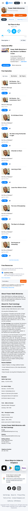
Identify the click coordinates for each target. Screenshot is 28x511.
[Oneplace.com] (9, 3)
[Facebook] (9, 488)
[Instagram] (19, 488)
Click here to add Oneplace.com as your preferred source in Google (15, 480)
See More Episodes (14, 260)
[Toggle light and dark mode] (25, 3)
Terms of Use (7, 498)
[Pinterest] (14, 488)
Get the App (6, 495)
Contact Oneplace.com (18, 498)
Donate (20, 15)
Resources (11, 19)
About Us (13, 495)
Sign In (17, 3)
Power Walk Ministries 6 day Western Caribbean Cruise (18, 51)
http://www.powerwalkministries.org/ (10, 436)
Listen (4, 19)
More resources (16, 65)
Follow (7, 15)
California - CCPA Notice (14, 501)
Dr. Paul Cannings (13, 10)
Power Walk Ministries (16, 8)
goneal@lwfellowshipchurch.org (9, 431)
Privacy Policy (21, 495)
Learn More (6, 65)
